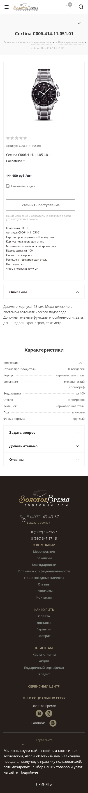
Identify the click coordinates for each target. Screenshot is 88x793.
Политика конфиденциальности (44, 571)
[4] (21, 138)
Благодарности (44, 564)
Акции (44, 661)
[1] (8, 138)
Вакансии (44, 558)
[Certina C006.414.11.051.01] (44, 95)
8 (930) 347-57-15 (44, 538)
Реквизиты (44, 591)
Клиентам (44, 648)
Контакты (44, 597)
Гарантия (44, 629)
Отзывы (44, 584)
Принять (44, 784)
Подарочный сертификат (44, 667)
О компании (44, 545)
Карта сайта (44, 740)
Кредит (44, 674)
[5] (25, 138)
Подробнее (28, 772)
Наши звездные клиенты (44, 578)
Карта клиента (44, 654)
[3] (17, 138)
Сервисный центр (44, 686)
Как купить (44, 609)
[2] (12, 138)
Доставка (44, 622)
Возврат (44, 636)
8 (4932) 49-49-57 (44, 532)
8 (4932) (43, 516)
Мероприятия (44, 551)
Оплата (44, 616)
